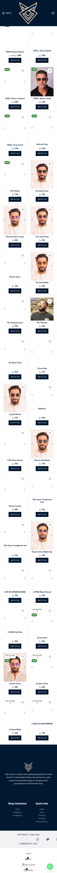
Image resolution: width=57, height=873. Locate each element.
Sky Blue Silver (15, 363)
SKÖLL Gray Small (15, 145)
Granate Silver (42, 684)
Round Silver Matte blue (42, 552)
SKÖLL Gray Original (42, 51)
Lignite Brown (15, 414)
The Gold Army (42, 237)
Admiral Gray (42, 144)
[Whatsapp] (38, 839)
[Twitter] (48, 839)
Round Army (15, 277)
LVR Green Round (15, 460)
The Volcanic (42, 323)
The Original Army (15, 323)
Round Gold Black (42, 460)
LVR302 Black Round (42, 592)
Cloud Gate (42, 369)
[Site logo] (28, 13)
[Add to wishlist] (22, 70)
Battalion (42, 409)
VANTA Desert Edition (15, 52)
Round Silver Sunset (15, 237)
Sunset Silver (15, 684)
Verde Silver (42, 638)
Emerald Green (42, 191)
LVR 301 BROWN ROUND (15, 592)
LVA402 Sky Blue (15, 632)
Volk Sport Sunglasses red (15, 546)
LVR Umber (15, 191)
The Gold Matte (42, 283)
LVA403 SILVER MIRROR (42, 724)
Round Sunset (15, 506)
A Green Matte (15, 730)
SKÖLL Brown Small (42, 99)
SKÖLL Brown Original (15, 99)
